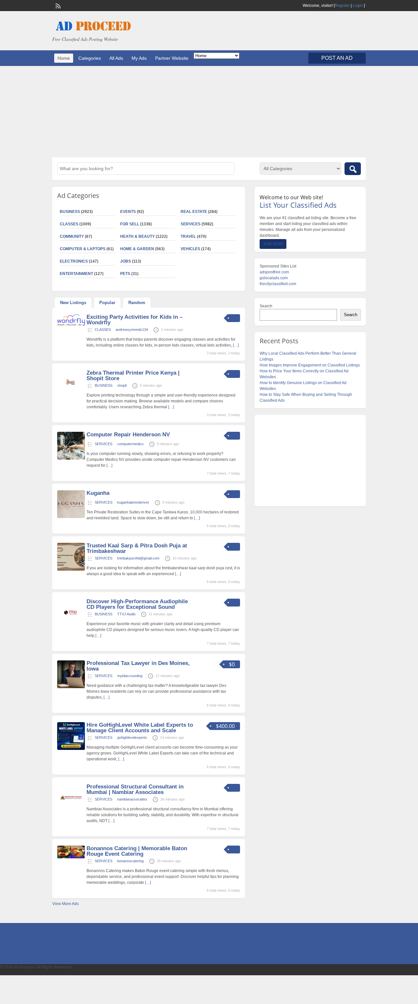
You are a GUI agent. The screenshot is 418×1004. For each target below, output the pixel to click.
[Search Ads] (353, 168)
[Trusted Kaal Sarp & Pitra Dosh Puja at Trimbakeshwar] (71, 569)
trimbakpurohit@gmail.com (138, 558)
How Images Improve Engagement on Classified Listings (310, 365)
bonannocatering (130, 861)
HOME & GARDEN (137, 249)
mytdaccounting (129, 676)
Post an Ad (337, 58)
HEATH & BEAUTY (137, 236)
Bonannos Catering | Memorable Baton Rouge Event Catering (137, 851)
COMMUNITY (72, 236)
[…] (236, 345)
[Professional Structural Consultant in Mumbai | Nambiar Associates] (71, 810)
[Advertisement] (209, 112)
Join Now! (273, 244)
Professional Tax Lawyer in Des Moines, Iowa (138, 666)
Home (63, 58)
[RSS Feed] (57, 5)
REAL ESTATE (194, 211)
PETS (125, 273)
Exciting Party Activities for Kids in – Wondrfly (135, 320)
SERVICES (191, 224)
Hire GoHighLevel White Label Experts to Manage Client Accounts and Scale (140, 728)
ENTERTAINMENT (76, 273)
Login (358, 5)
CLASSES (69, 224)
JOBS (125, 261)
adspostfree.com (274, 272)
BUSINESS (70, 211)
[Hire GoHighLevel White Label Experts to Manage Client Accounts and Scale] (71, 748)
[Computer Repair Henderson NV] (71, 458)
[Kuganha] (71, 516)
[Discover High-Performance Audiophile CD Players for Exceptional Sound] (71, 625)
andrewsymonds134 (132, 330)
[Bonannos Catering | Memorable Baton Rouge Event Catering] (71, 857)
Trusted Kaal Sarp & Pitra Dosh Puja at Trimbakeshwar (137, 548)
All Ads (116, 58)
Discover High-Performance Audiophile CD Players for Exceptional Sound (137, 604)
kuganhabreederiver (133, 502)
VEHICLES (190, 249)
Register (342, 5)
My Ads (139, 58)
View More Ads (65, 903)
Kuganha (98, 493)
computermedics (130, 444)
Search (266, 306)
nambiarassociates (132, 799)
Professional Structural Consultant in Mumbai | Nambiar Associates (135, 789)
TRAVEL (188, 236)
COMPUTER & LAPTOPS (82, 249)
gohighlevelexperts (132, 737)
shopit (122, 385)
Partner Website (171, 58)
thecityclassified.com (278, 284)
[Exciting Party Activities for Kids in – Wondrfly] (71, 324)
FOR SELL (129, 224)
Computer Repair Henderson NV (128, 434)
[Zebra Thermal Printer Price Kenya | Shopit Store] (71, 396)
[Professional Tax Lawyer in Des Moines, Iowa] (71, 687)
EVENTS (128, 211)
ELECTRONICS (74, 261)
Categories (89, 58)
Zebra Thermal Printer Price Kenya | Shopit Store (133, 375)
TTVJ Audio (126, 614)
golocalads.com (274, 278)
